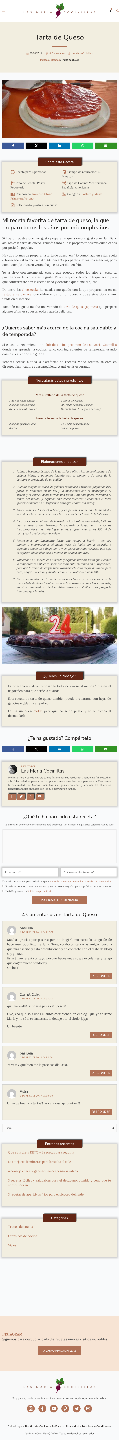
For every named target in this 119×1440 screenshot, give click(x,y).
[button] (117, 11)
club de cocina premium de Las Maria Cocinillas (80, 345)
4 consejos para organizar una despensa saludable (43, 1171)
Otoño (48, 194)
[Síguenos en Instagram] (31, 1410)
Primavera (17, 198)
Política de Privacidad (65, 1426)
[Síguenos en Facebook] (42, 1410)
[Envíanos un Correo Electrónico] (88, 1410)
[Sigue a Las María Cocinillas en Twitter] (21, 797)
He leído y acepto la (29, 891)
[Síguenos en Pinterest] (65, 1410)
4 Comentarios (57, 53)
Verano (29, 198)
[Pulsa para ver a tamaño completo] (59, 635)
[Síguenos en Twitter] (77, 1410)
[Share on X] (36, 146)
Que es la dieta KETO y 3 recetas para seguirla (41, 1152)
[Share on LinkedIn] (59, 146)
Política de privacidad (39, 891)
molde (37, 711)
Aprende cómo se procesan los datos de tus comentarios (80, 881)
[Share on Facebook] (13, 146)
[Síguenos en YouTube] (54, 1410)
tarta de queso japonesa (80, 307)
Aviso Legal (15, 1426)
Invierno (37, 194)
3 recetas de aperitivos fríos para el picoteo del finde (46, 1194)
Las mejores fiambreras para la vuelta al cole (39, 1162)
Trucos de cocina (20, 1227)
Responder (101, 976)
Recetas (55, 59)
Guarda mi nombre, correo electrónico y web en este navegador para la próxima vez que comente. (58, 886)
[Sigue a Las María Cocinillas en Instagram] (30, 797)
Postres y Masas (92, 194)
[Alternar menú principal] (3, 10)
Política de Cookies (37, 1426)
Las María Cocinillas (82, 53)
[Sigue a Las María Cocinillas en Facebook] (12, 797)
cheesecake (30, 289)
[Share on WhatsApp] (83, 146)
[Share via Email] (106, 146)
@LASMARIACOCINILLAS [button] (59, 1351)
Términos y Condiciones (96, 1426)
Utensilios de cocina (22, 1236)
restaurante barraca (16, 294)
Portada (44, 59)
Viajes (12, 1245)
